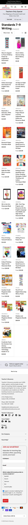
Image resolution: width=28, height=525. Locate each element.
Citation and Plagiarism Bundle (21, 317)
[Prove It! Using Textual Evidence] (7, 227)
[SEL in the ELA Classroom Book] (7, 194)
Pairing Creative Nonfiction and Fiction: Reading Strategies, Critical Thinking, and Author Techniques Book (21, 176)
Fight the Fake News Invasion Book (6, 172)
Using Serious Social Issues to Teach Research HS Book (20, 145)
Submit (5, 500)
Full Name (6, 458)
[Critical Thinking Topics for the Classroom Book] (7, 251)
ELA (5, 484)
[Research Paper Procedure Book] (7, 132)
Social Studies (8, 487)
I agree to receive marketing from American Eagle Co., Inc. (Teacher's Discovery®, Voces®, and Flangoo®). (13, 493)
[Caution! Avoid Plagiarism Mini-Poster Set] (7, 279)
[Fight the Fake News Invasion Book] (7, 160)
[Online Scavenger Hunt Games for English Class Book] (7, 72)
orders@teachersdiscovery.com (14, 3)
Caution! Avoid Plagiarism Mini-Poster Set (6, 292)
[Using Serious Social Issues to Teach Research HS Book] (21, 132)
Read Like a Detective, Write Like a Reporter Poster (6, 113)
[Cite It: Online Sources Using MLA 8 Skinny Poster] (21, 42)
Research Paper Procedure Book (6, 143)
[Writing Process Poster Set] (21, 227)
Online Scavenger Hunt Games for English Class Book (7, 85)
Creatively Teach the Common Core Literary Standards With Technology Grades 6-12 (7, 346)
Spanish (6, 476)
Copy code (18, 19)
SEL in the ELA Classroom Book (6, 205)
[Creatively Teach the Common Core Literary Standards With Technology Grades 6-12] (7, 332)
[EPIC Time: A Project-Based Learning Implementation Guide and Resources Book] (21, 100)
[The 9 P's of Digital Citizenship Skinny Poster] (21, 279)
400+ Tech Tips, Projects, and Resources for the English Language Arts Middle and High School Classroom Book (21, 209)
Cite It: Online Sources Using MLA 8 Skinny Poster (20, 55)
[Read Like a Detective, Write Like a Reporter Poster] (7, 100)
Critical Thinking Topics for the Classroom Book (6, 264)
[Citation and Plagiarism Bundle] (21, 306)
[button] (22, 6)
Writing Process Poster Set (20, 238)
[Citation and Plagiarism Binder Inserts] (7, 306)
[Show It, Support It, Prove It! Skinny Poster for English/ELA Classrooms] (7, 42)
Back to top (14, 371)
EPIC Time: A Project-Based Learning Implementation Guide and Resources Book (20, 115)
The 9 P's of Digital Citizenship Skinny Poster (21, 292)
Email (4, 465)
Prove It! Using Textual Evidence (7, 238)
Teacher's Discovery (9, 521)
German (6, 481)
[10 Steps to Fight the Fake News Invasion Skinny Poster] (21, 72)
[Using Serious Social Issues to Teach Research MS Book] (21, 251)
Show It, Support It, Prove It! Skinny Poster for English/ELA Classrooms (7, 56)
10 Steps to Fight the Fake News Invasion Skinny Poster (21, 85)
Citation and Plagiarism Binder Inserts (7, 318)
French (6, 479)
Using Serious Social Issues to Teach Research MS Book (20, 264)
